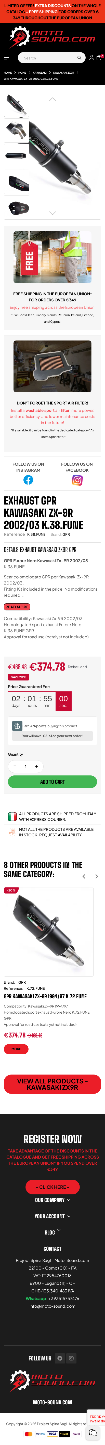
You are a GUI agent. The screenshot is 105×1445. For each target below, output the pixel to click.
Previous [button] (84, 876)
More (16, 1049)
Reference (14, 534)
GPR (66, 534)
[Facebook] (60, 1358)
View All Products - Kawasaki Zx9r (52, 1084)
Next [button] (96, 876)
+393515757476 (63, 1298)
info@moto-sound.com (52, 1306)
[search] (79, 57)
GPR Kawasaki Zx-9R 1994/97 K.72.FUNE (45, 996)
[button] (52, 1187)
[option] (48, 974)
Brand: (56, 534)
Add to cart (52, 782)
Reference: (13, 988)
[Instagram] (71, 1358)
